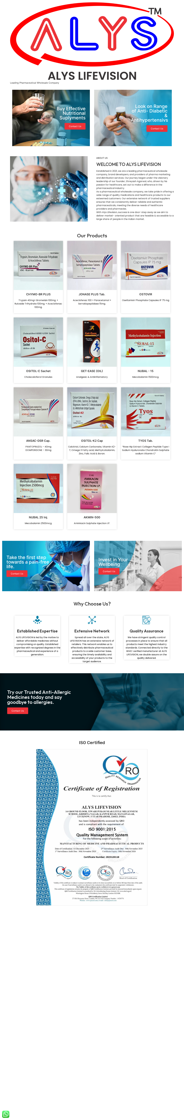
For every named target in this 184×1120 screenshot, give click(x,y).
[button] (75, 126)
